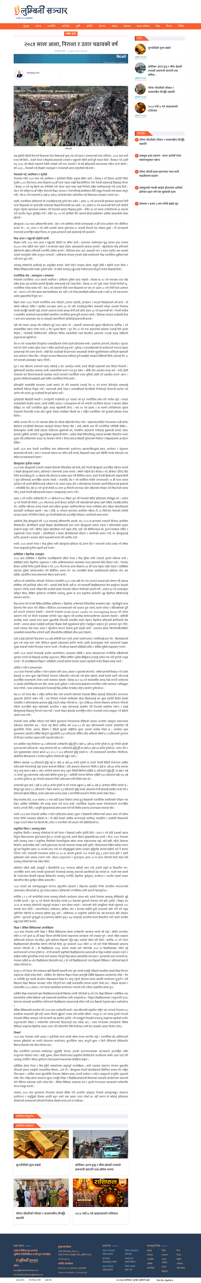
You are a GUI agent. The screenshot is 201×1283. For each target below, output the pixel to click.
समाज (38, 26)
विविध (181, 26)
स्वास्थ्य (127, 26)
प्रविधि (89, 26)
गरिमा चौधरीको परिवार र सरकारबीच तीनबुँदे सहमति (161, 142)
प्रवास (114, 26)
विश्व (158, 26)
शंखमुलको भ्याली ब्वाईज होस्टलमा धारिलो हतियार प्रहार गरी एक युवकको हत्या (160, 190)
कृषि (78, 26)
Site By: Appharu (165, 1280)
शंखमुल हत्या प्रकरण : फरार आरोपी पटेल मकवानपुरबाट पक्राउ (160, 158)
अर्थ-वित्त (66, 26)
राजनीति (51, 26)
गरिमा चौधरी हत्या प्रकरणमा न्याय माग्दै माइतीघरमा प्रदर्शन (159, 174)
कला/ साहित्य (143, 26)
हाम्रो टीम (48, 1280)
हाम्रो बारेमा (20, 1280)
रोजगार (102, 26)
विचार (169, 26)
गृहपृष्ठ (26, 26)
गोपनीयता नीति (35, 1280)
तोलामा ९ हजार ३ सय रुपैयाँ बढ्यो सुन (158, 204)
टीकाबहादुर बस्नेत (33, 73)
